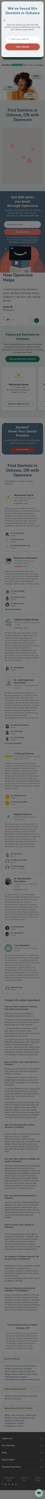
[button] (22, 46)
